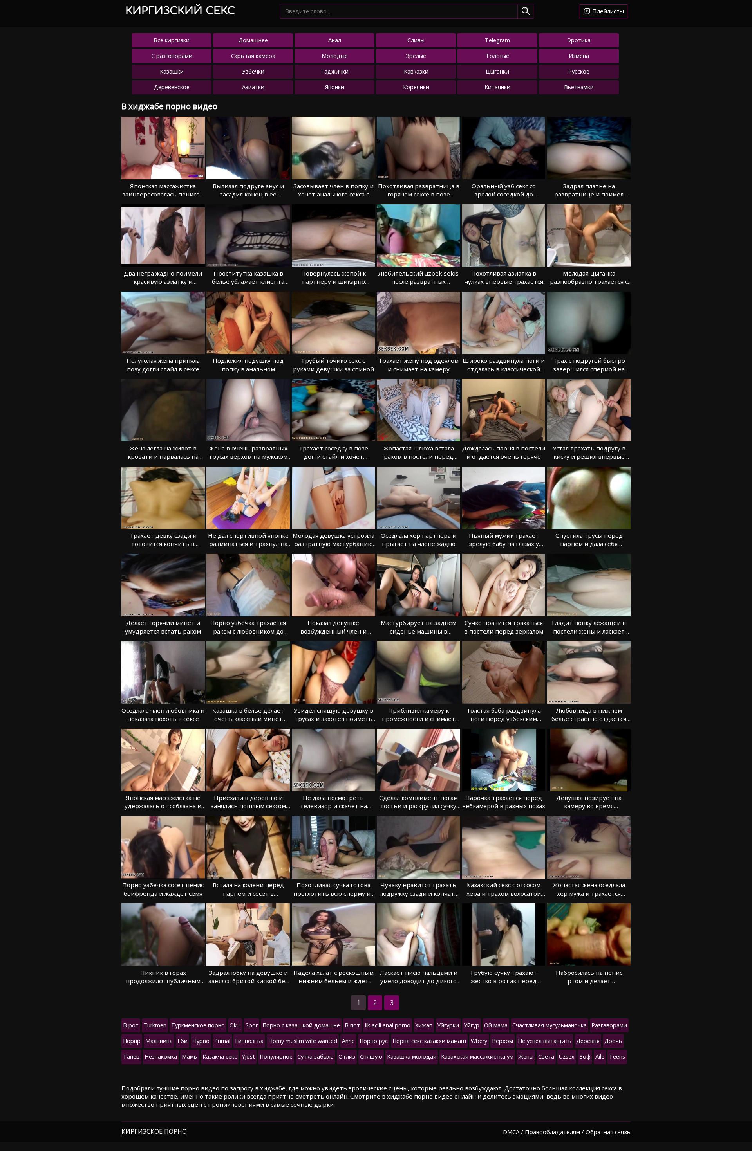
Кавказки (416, 71)
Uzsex (567, 1056)
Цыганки (497, 71)
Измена (579, 55)
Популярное (276, 1056)
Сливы (416, 40)
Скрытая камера (253, 55)
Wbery (479, 1041)
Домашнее (253, 40)
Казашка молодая (411, 1056)
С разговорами (171, 55)
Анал (334, 40)
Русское (578, 71)
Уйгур (471, 1025)
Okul (235, 1025)
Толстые (497, 55)
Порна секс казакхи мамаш (429, 1041)
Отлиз (346, 1056)
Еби (182, 1041)
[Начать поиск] (525, 11)
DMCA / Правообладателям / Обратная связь (567, 1132)
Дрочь (613, 1041)
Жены (525, 1056)
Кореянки (416, 87)
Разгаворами (609, 1025)
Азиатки (253, 87)
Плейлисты (607, 11)
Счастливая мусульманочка (549, 1025)
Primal (222, 1041)
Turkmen (154, 1025)
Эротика (579, 40)
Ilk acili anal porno (387, 1025)
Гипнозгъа (249, 1041)
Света (546, 1056)
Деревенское (172, 87)
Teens (617, 1056)
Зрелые (416, 55)
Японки (334, 87)
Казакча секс (219, 1056)
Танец (131, 1056)
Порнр (132, 1041)
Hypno (201, 1041)
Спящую (371, 1056)
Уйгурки (448, 1025)
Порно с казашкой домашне (301, 1025)
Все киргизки (172, 40)
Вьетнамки (579, 87)
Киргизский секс (180, 10)
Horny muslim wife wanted (302, 1041)
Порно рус (374, 1041)
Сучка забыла (315, 1056)
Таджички (334, 71)
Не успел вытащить (544, 1041)
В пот (352, 1025)
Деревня (588, 1041)
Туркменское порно (198, 1025)
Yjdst (248, 1056)
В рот (131, 1025)
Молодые (335, 55)
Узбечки (253, 71)
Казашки (172, 71)
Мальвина (159, 1041)
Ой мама (496, 1025)
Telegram (497, 40)
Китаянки (497, 87)
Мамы (190, 1056)
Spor (252, 1025)
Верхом (502, 1041)
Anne (348, 1041)
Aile (599, 1056)
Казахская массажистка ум (477, 1056)
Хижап (423, 1025)
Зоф (585, 1056)
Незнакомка (161, 1056)
